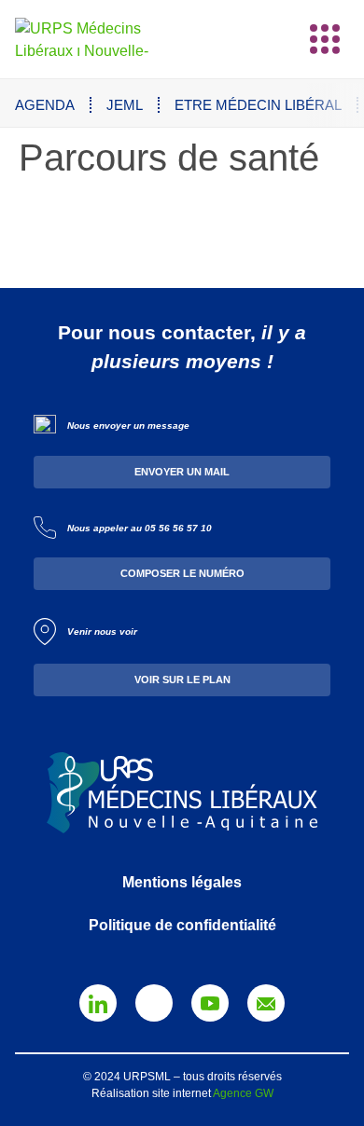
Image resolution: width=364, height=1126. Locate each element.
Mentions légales (182, 882)
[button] (325, 39)
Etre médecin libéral (258, 105)
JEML (124, 105)
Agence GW (243, 1093)
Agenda (45, 105)
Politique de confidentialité (182, 925)
